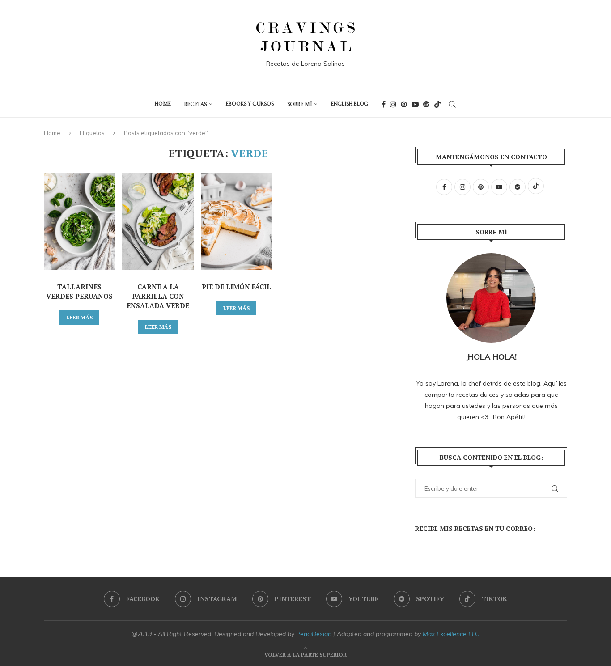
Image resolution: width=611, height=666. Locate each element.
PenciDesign (313, 634)
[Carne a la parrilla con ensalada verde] (158, 221)
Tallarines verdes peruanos (79, 291)
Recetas (195, 104)
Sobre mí (299, 104)
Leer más (79, 317)
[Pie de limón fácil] (236, 221)
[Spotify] (426, 104)
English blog (349, 104)
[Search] (452, 104)
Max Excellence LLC (451, 634)
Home (52, 132)
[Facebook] (384, 104)
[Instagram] (393, 104)
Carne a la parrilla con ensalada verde (158, 296)
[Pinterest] (404, 104)
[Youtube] (415, 104)
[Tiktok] (437, 104)
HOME (163, 104)
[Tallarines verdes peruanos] (79, 221)
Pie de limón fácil (236, 286)
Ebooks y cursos (250, 104)
